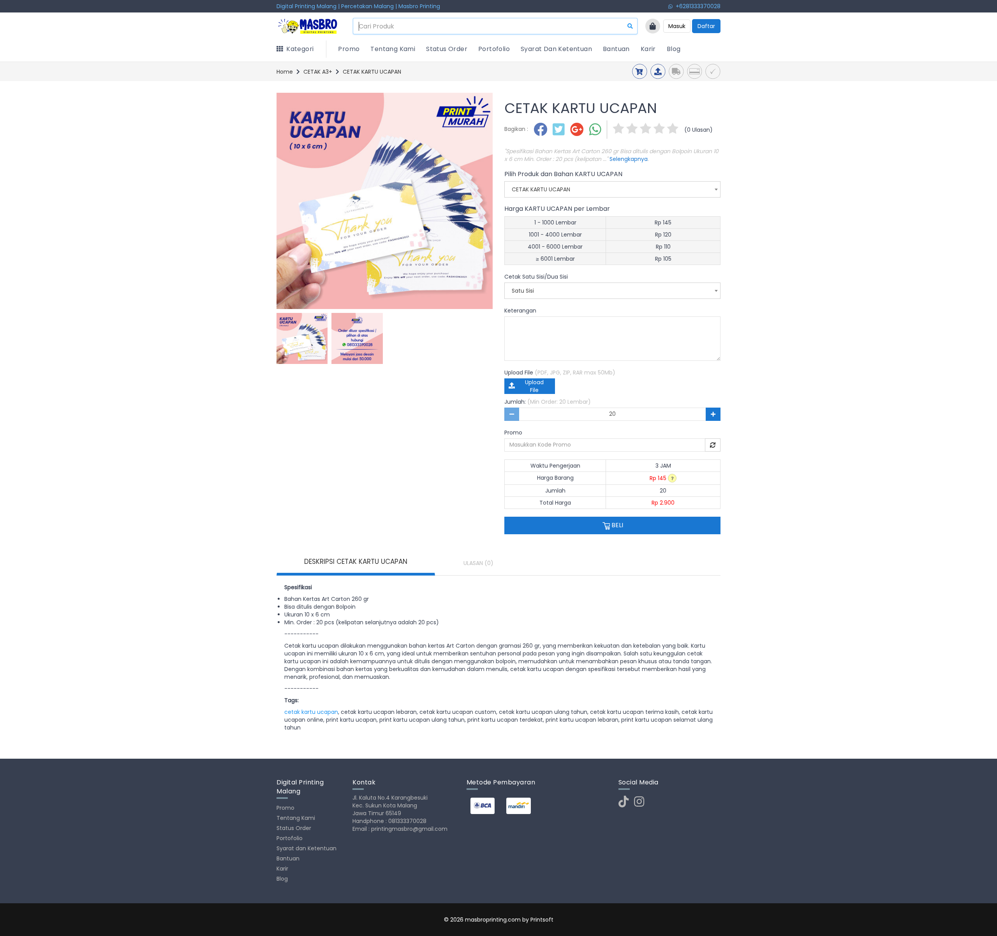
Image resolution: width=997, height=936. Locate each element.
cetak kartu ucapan (311, 712)
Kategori (298, 48)
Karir (648, 48)
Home (285, 72)
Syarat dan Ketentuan (556, 48)
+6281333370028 (696, 6)
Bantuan (616, 48)
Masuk (676, 26)
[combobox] (612, 189)
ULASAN (478, 563)
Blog (674, 48)
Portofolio (494, 48)
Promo (348, 48)
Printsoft (541, 920)
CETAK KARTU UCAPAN (372, 72)
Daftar (706, 26)
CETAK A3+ (317, 72)
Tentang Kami (392, 48)
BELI (616, 525)
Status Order (446, 48)
